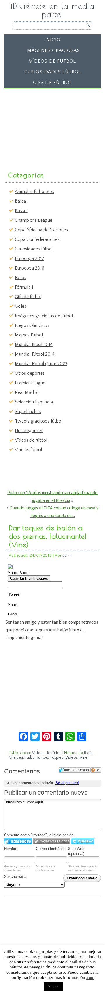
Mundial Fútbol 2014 (35, 354)
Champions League (33, 220)
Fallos (20, 277)
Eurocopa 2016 (29, 268)
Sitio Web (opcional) (76, 851)
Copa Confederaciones (37, 239)
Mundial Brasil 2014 (34, 344)
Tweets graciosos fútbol (38, 421)
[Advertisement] (50, 127)
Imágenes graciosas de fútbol (44, 315)
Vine (84, 757)
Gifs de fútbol (52, 82)
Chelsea (16, 757)
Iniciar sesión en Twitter (82, 841)
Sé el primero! (67, 783)
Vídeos (71, 757)
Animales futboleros (34, 191)
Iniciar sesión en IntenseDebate (18, 841)
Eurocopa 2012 (29, 258)
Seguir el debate (95, 770)
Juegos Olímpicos (32, 325)
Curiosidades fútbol (52, 71)
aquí (90, 977)
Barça (20, 201)
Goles (20, 306)
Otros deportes (30, 373)
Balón (89, 753)
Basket (21, 210)
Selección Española (34, 402)
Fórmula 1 (24, 287)
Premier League (30, 382)
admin (68, 555)
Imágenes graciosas (52, 50)
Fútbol (30, 757)
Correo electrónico (51, 848)
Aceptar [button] (53, 986)
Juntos (42, 757)
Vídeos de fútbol (52, 61)
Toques (57, 757)
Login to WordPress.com (51, 841)
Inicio (53, 39)
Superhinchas (28, 411)
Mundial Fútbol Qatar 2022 (41, 363)
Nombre (10, 848)
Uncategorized (29, 430)
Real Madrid (27, 392)
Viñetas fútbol (28, 449)
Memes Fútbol (29, 335)
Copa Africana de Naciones (41, 229)
